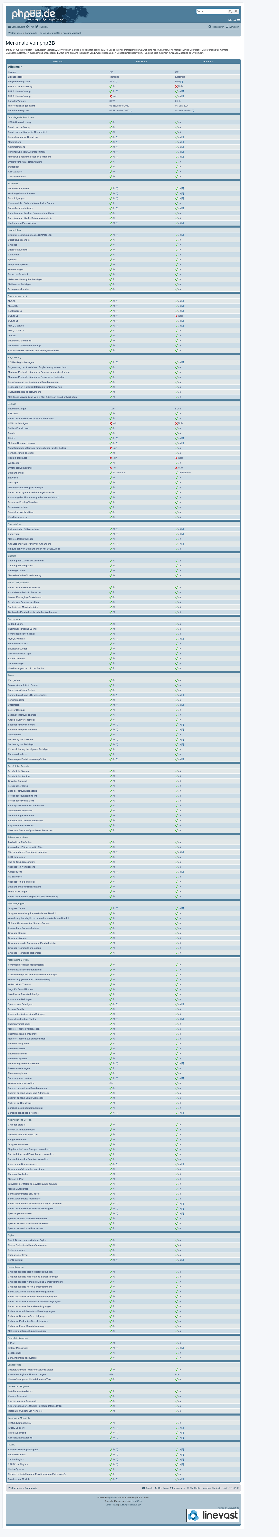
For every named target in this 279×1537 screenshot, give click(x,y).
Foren (11, 675)
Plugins (11, 1444)
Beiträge (12, 404)
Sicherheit (13, 183)
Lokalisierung (14, 1365)
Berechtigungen (15, 1267)
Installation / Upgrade (18, 1386)
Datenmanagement (17, 296)
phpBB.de (137, 1501)
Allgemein (15, 66)
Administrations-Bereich (19, 1120)
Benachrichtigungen (18, 1338)
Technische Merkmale (19, 1418)
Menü (232, 20)
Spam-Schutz (14, 230)
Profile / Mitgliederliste (18, 582)
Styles (11, 1235)
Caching (12, 556)
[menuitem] (30, 26)
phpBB (112, 1497)
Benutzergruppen (16, 903)
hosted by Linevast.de (228, 1508)
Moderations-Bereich (18, 960)
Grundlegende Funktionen (21, 117)
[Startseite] (38, 14)
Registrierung (14, 357)
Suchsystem (14, 619)
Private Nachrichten (18, 837)
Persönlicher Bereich (18, 766)
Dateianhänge (15, 524)
